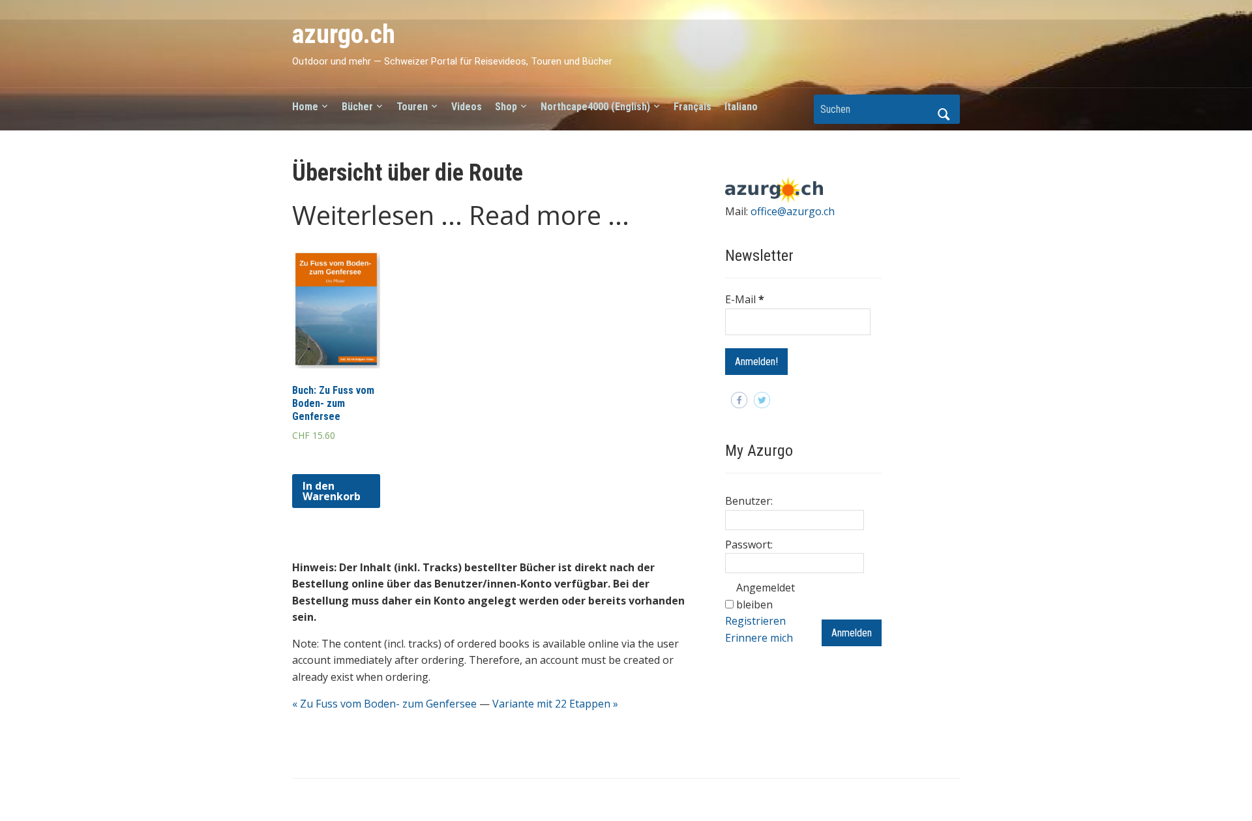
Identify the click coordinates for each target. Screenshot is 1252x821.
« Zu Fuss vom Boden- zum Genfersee (384, 703)
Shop (506, 106)
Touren (412, 106)
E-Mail (744, 299)
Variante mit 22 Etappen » (555, 703)
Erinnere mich (759, 638)
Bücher (357, 106)
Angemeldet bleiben (765, 596)
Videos (466, 106)
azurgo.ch (343, 34)
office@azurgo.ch (793, 211)
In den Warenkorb (332, 491)
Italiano (741, 106)
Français (692, 106)
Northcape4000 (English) (595, 106)
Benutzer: (749, 501)
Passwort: (749, 544)
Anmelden (851, 633)
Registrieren (755, 621)
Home (305, 106)
